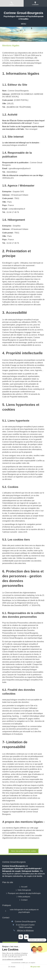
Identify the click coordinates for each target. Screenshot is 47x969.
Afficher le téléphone (25, 930)
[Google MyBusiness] (20, 937)
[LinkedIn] (26, 937)
